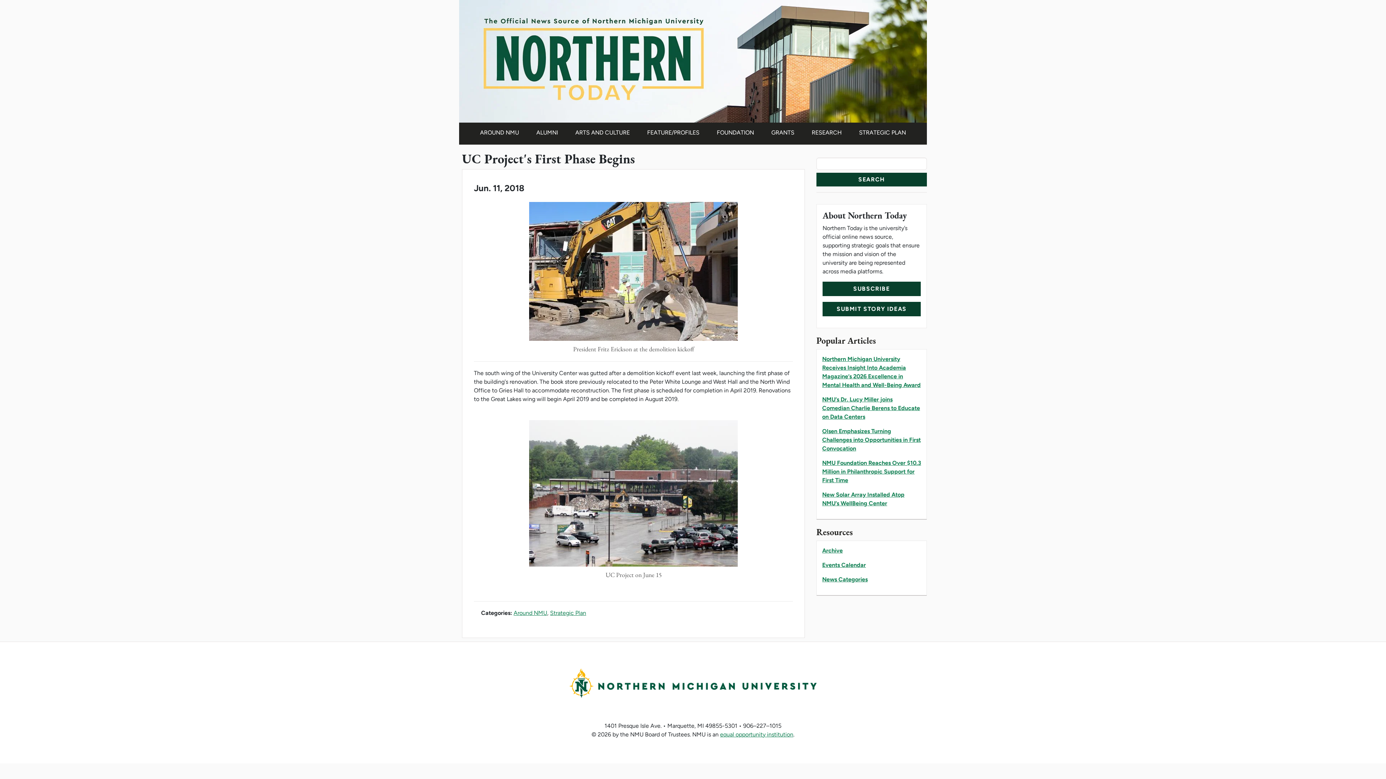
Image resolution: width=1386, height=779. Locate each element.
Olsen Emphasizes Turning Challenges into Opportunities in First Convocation (871, 440)
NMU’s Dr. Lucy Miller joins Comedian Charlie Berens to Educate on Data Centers (871, 408)
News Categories (845, 579)
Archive (832, 550)
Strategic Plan (882, 132)
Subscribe (871, 288)
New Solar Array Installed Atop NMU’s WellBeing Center (863, 499)
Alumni (547, 132)
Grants (782, 132)
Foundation (735, 132)
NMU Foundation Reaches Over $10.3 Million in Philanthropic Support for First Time (871, 471)
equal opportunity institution (756, 734)
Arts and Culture (602, 132)
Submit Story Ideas (872, 308)
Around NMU (499, 132)
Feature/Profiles (673, 132)
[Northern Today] (693, 60)
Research (827, 132)
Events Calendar (844, 565)
